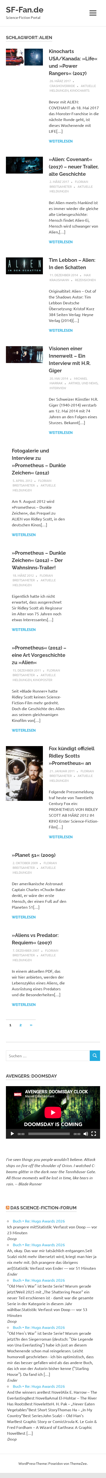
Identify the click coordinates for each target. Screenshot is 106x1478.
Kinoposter (42, 680)
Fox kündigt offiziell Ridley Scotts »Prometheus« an (71, 756)
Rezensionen (85, 280)
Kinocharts (79, 90)
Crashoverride (62, 86)
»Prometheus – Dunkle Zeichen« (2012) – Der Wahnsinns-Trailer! (39, 560)
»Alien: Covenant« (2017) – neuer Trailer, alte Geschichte (74, 166)
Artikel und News (83, 383)
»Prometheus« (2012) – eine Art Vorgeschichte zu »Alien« (39, 655)
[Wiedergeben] (12, 1133)
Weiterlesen (61, 141)
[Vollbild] (93, 1133)
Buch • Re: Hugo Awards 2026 (39, 1220)
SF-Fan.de (24, 9)
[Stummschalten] (85, 1133)
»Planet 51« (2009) (33, 855)
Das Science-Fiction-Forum (43, 1207)
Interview (58, 388)
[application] (53, 1112)
